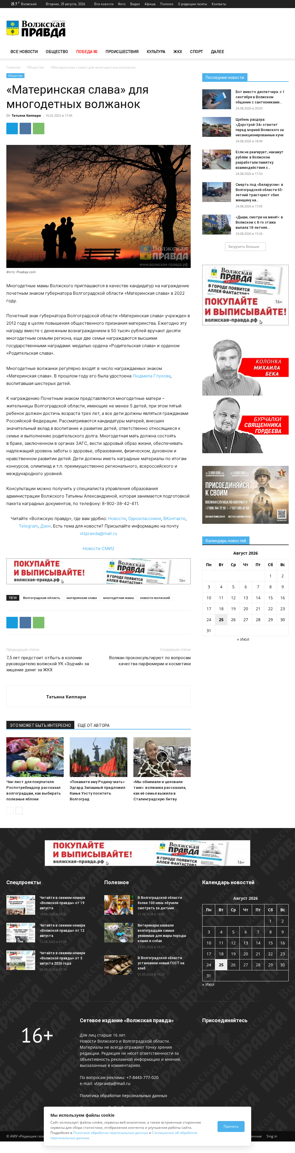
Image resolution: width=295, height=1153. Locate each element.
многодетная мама (118, 598)
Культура (156, 51)
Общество (57, 51)
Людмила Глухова (152, 376)
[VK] (25, 128)
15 (270, 597)
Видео (135, 4)
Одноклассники (144, 518)
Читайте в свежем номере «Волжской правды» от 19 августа (62, 903)
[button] (282, 52)
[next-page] (19, 810)
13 (245, 597)
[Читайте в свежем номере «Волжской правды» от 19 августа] (20, 905)
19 (233, 608)
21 (258, 608)
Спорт (196, 51)
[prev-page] (10, 810)
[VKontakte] (284, 4)
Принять (231, 1126)
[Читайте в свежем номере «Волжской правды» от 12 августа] (20, 933)
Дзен (45, 526)
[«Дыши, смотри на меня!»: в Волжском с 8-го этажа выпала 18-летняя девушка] (216, 225)
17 (209, 608)
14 (258, 597)
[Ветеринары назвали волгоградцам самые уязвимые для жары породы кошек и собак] (118, 933)
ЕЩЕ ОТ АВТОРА (93, 725)
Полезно (166, 4)
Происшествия (122, 51)
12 (233, 597)
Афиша (150, 4)
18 (221, 608)
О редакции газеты (192, 4)
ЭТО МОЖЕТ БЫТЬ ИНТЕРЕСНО (40, 725)
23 (282, 608)
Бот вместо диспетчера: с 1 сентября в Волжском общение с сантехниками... (260, 97)
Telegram (28, 526)
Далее (217, 51)
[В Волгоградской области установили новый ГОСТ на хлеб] (118, 965)
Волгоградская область (41, 598)
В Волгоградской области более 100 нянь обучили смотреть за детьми (160, 903)
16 (282, 597)
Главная (13, 67)
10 (209, 597)
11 (221, 597)
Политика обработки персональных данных (123, 1095)
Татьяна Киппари (26, 115)
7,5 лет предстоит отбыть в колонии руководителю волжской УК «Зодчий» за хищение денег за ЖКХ (47, 663)
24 (209, 619)
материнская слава (82, 598)
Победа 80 (86, 51)
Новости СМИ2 (98, 548)
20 (245, 608)
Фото (122, 4)
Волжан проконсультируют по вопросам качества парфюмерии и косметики (150, 660)
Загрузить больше (243, 246)
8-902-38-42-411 (120, 503)
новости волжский (155, 598)
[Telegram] (275, 4)
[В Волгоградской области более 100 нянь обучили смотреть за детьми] (118, 905)
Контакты (219, 4)
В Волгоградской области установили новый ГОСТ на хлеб (161, 963)
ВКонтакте (174, 518)
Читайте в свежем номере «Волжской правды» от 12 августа (62, 930)
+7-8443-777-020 (142, 1077)
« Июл (243, 639)
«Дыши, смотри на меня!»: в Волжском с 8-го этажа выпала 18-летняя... (259, 222)
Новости (117, 518)
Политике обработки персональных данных (110, 1132)
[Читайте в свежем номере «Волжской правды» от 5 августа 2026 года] (20, 960)
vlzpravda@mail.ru (98, 533)
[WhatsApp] (38, 128)
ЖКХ (177, 51)
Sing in (271, 1136)
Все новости (104, 4)
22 (270, 608)
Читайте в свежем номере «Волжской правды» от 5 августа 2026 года (62, 958)
